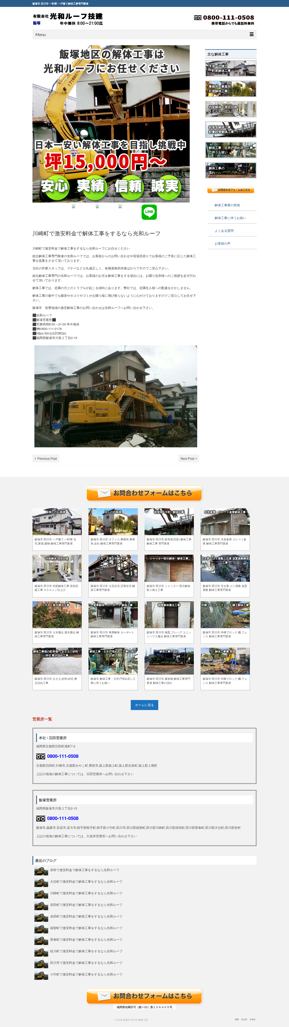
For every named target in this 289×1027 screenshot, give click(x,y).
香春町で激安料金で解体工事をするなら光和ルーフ (86, 939)
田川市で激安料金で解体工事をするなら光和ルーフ (86, 962)
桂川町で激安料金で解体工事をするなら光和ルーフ (86, 951)
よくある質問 (224, 230)
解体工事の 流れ (217, 170)
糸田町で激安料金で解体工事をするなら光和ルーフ (86, 916)
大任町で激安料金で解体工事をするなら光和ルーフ (86, 881)
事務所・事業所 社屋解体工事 (220, 88)
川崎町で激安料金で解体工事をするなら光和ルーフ (86, 893)
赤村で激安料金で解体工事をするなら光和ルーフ (84, 870)
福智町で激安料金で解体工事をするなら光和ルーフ (86, 928)
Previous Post (47, 458)
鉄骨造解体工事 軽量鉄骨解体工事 (221, 129)
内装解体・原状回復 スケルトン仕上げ (223, 109)
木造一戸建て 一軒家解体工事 (220, 68)
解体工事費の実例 (227, 205)
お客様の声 (222, 243)
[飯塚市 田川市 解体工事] (67, 19)
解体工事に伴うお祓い (230, 218)
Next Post (187, 458)
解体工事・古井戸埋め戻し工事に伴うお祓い (231, 149)
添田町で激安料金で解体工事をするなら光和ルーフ (86, 904)
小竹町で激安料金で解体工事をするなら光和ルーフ (86, 974)
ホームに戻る (144, 705)
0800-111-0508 (62, 756)
